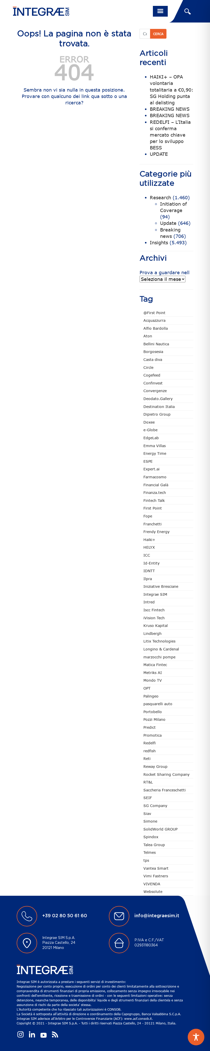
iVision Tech (154, 618)
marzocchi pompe (159, 657)
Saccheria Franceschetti (164, 790)
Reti (147, 758)
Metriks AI (152, 672)
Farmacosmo (154, 477)
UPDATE (159, 154)
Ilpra (147, 579)
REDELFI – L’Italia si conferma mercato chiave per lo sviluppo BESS (170, 135)
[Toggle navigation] (160, 11)
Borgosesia (153, 351)
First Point (152, 508)
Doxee (149, 422)
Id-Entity (151, 563)
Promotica (152, 735)
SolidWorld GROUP (160, 829)
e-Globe (150, 430)
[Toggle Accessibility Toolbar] (196, 1037)
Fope (147, 516)
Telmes (149, 852)
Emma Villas (154, 446)
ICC (146, 555)
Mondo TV (152, 680)
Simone (150, 821)
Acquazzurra (154, 320)
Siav (147, 813)
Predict (149, 727)
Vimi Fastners (155, 876)
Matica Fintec (155, 664)
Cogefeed (151, 375)
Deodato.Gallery (158, 398)
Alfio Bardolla (155, 328)
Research (160, 197)
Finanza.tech (154, 492)
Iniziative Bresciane (160, 586)
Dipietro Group (157, 414)
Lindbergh (152, 633)
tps (146, 860)
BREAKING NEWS (170, 109)
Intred (149, 602)
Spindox (150, 837)
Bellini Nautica (156, 344)
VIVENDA (151, 884)
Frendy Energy (156, 531)
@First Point (154, 313)
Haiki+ (149, 539)
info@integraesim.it (156, 916)
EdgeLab (151, 438)
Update (168, 223)
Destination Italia (159, 406)
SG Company (155, 805)
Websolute (152, 891)
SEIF (147, 797)
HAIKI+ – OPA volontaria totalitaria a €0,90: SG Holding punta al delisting (171, 89)
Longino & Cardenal (161, 649)
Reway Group (155, 766)
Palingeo (151, 696)
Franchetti (152, 524)
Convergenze (155, 391)
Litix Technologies (159, 641)
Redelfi (149, 743)
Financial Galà (155, 485)
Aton (147, 336)
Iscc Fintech (154, 610)
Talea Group (154, 845)
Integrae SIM (155, 594)
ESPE (148, 461)
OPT (147, 688)
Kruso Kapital (155, 625)
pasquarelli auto (157, 704)
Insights (159, 242)
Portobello (152, 712)
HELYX (149, 547)
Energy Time (154, 453)
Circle (148, 367)
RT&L (148, 782)
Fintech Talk (154, 500)
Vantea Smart (156, 868)
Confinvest (153, 383)
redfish (149, 751)
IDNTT (149, 571)
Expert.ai (151, 469)
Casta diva (152, 359)
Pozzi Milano (154, 719)
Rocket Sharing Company (166, 774)
